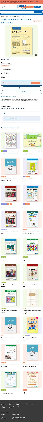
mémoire (18, 108)
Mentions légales (15, 414)
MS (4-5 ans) (3, 407)
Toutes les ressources (6, 12)
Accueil (2, 16)
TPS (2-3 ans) (3, 404)
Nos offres (3, 414)
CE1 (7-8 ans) (11, 406)
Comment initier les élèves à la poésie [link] (17, 16)
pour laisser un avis (12, 118)
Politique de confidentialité (17, 415)
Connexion (37, 6)
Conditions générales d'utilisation (19, 417)
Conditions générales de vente (18, 418)
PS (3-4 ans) (3, 406)
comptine (3, 108)
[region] (21, 41)
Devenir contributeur (28, 404)
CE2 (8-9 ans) (11, 407)
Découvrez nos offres (28, 6)
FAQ (2, 417)
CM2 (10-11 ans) (19, 406)
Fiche (7, 16)
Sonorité (13, 108)
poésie (8, 108)
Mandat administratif (5, 415)
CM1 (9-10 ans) (19, 404)
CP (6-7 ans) (11, 404)
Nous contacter (4, 418)
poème (23, 108)
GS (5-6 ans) (3, 408)
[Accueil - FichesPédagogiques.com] (21, 6)
